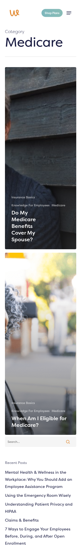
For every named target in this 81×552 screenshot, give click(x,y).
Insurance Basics (23, 197)
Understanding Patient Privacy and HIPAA (39, 508)
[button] (69, 13)
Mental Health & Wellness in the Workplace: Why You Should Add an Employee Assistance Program (38, 479)
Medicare (58, 205)
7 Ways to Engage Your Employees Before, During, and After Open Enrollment (37, 536)
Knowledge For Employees (30, 205)
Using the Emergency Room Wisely (38, 495)
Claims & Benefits (22, 520)
